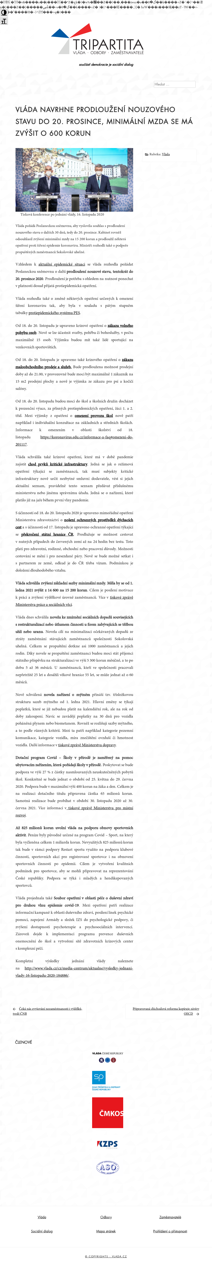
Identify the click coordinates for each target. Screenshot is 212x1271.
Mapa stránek (106, 1231)
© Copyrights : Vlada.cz (106, 1256)
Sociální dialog (42, 1231)
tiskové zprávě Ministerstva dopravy (87, 745)
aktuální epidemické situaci (62, 265)
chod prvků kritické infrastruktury (57, 464)
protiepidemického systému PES (54, 313)
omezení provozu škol (94, 416)
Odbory (106, 1217)
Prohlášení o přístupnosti (170, 1231)
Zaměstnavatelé (170, 1217)
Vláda (166, 154)
